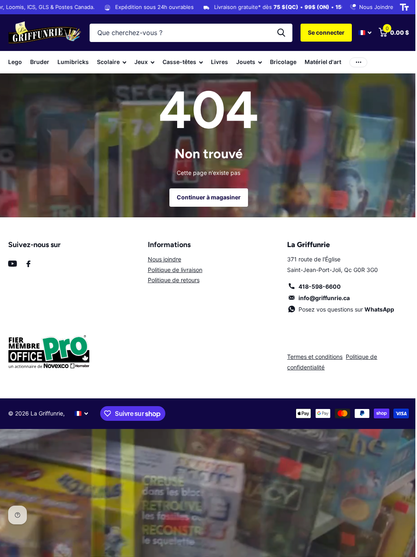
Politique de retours (174, 279)
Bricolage (283, 61)
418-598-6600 (319, 286)
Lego (15, 61)
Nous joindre (164, 259)
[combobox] (191, 33)
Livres (219, 61)
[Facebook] (28, 264)
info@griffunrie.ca (324, 297)
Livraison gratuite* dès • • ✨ (269, 7)
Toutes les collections (111, 62)
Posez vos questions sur (346, 309)
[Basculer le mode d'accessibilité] (404, 7)
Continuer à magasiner (209, 197)
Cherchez (281, 33)
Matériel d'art (323, 61)
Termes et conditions (314, 356)
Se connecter (326, 32)
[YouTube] (12, 264)
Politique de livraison (175, 269)
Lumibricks (73, 61)
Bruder (39, 61)
